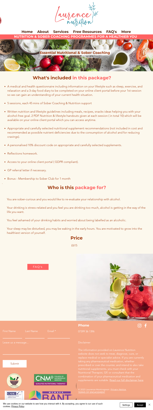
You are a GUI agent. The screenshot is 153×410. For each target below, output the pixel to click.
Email (51, 331)
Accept (140, 404)
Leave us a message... (16, 342)
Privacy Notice (118, 389)
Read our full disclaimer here (126, 380)
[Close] (149, 405)
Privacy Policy (17, 406)
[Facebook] (145, 325)
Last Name (31, 331)
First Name (9, 331)
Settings (126, 404)
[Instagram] (139, 325)
